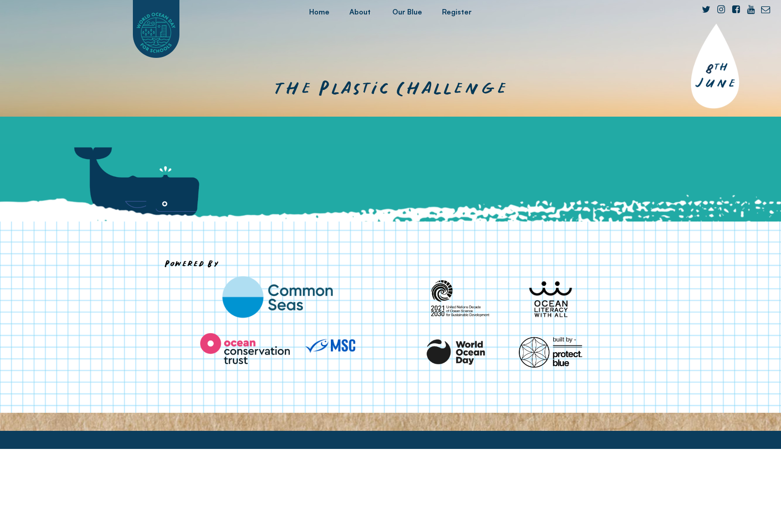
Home (319, 11)
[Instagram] (721, 9)
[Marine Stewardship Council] (330, 346)
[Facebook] (735, 9)
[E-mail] (765, 9)
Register (457, 11)
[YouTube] (750, 9)
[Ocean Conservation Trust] (245, 349)
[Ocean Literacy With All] (550, 299)
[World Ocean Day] (456, 352)
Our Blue (407, 11)
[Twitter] (706, 9)
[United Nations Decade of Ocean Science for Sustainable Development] (456, 299)
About (360, 11)
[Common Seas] (277, 297)
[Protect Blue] (550, 352)
